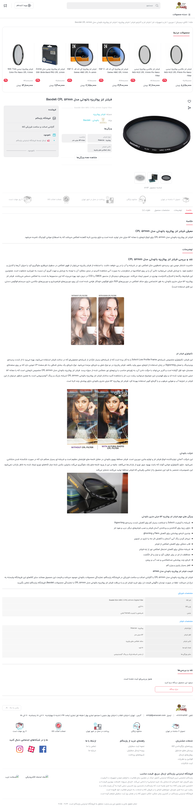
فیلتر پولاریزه (123, 22)
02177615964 (182, 715)
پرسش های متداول (184, 750)
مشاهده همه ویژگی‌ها (87, 157)
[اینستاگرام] (20, 749)
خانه (191, 22)
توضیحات (178, 210)
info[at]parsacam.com (156, 715)
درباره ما (92, 750)
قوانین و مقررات (185, 759)
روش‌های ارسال (186, 754)
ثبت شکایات (187, 763)
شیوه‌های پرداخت (136, 754)
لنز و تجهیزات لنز (159, 22)
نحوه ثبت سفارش (136, 746)
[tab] (189, 210)
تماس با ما (91, 746)
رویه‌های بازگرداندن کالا (182, 746)
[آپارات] (31, 749)
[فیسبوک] (43, 749)
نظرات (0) (146, 210)
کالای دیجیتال (181, 22)
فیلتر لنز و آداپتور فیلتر (140, 22)
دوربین (171, 22)
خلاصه (188, 210)
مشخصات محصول (162, 210)
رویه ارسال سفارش (135, 750)
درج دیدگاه (174, 689)
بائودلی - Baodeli (91, 120)
